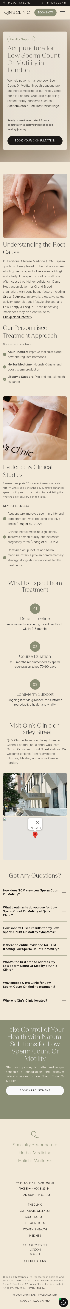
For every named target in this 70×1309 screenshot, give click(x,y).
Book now (45, 12)
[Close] (37, 822)
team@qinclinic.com (35, 1194)
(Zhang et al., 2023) (44, 542)
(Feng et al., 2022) (29, 524)
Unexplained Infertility (17, 317)
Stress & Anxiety (14, 296)
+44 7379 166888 (43, 1182)
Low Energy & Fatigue (18, 307)
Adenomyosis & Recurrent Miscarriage (33, 106)
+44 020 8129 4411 (40, 1188)
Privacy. (40, 1287)
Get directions (35, 1261)
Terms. (31, 1287)
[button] (35, 835)
